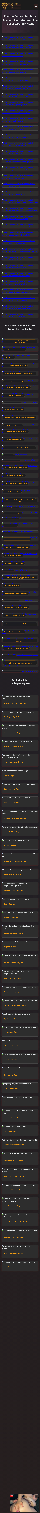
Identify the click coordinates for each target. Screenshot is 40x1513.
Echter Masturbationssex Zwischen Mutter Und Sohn (20, 500)
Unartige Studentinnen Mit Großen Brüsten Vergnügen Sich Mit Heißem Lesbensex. (20, 662)
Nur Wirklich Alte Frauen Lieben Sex (15, 431)
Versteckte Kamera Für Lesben (14, 632)
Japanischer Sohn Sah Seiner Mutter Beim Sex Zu (19, 373)
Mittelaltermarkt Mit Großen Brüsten (15, 483)
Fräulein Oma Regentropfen (13, 555)
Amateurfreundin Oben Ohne (13, 439)
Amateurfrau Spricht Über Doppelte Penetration (19, 447)
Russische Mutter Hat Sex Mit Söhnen (15, 607)
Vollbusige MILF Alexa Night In (13, 563)
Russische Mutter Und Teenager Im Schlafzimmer (19, 417)
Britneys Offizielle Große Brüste (14, 349)
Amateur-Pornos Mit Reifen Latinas (15, 365)
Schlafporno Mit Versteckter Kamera (15, 593)
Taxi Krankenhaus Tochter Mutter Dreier (16, 539)
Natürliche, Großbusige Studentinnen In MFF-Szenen (20, 624)
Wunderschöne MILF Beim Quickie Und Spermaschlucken (20, 341)
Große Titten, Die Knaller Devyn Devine (16, 387)
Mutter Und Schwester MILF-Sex (14, 615)
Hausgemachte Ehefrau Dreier (13, 395)
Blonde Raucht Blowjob (11, 585)
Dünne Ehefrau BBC (10, 525)
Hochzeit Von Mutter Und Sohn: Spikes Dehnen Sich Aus (20, 578)
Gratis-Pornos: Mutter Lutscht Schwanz (16, 547)
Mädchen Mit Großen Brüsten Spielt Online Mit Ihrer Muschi (20, 640)
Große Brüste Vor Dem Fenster (14, 475)
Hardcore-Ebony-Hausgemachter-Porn (16, 648)
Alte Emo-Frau (8, 357)
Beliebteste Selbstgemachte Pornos (15, 467)
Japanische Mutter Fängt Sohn (13, 409)
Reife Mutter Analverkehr (12, 491)
